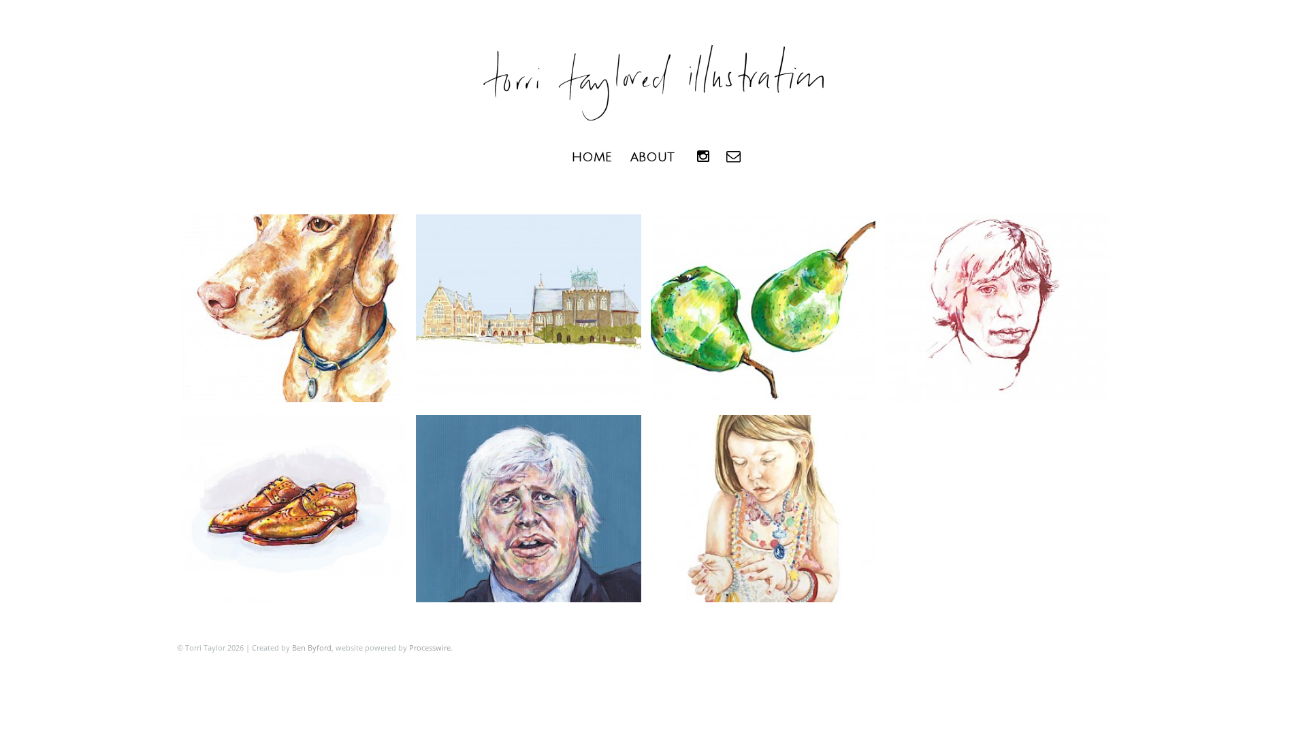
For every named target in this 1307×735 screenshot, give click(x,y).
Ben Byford (312, 647)
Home (591, 157)
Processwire (430, 647)
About (652, 157)
